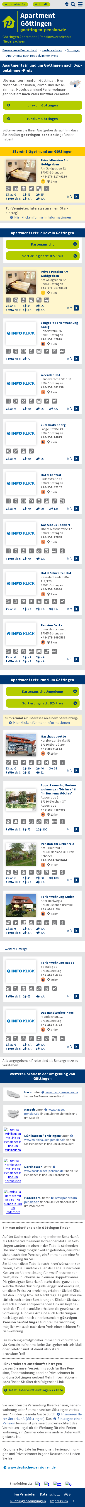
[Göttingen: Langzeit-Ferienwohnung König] (21, 334)
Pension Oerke (52, 625)
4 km (52, 392)
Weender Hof (50, 375)
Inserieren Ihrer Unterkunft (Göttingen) (42, 1416)
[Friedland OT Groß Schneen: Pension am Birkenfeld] (21, 855)
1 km (52, 181)
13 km (52, 814)
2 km (52, 344)
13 (43, 979)
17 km (52, 1030)
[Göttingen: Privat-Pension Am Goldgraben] (21, 171)
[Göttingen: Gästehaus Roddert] (21, 534)
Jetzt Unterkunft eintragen (35, 1390)
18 (43, 814)
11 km (52, 865)
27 (43, 542)
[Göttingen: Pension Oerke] (21, 634)
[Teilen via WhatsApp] (59, 1483)
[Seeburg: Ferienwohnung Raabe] (21, 972)
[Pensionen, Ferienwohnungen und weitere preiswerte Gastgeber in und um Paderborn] (13, 1202)
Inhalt (41, 4)
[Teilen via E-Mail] (71, 1483)
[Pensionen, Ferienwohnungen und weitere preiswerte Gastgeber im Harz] (13, 1094)
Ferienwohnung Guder (57, 897)
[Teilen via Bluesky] (48, 1483)
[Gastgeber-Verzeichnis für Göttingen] (10, 21)
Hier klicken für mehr (42, 217)
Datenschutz (50, 1494)
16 (43, 343)
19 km (52, 980)
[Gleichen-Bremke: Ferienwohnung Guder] (21, 906)
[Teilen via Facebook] (39, 1483)
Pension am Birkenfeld (58, 844)
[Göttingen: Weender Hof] (21, 384)
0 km (52, 492)
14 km (52, 914)
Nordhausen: (33, 1167)
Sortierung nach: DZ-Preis (49, 256)
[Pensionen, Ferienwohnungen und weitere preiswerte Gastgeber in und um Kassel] (13, 1113)
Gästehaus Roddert (55, 525)
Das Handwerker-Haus (57, 1013)
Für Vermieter (25, 1494)
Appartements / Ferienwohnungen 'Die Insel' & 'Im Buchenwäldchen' (58, 789)
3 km (52, 594)
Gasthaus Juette (53, 736)
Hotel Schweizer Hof (56, 573)
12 (43, 442)
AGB (67, 1494)
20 (43, 753)
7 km (52, 442)
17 (43, 642)
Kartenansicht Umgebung (49, 691)
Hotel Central (51, 475)
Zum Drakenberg (53, 425)
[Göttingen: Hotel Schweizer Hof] (21, 584)
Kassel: (29, 1110)
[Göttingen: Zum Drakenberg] (21, 434)
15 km (52, 753)
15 (43, 913)
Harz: (28, 1092)
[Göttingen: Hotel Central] (21, 484)
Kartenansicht (54, 244)
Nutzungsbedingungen (28, 1501)
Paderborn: (32, 1198)
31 (43, 1029)
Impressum (59, 1501)
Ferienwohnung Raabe (57, 963)
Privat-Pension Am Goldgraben (54, 162)
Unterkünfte (15, 4)
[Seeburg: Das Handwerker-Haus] (21, 1021)
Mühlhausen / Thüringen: (42, 1136)
